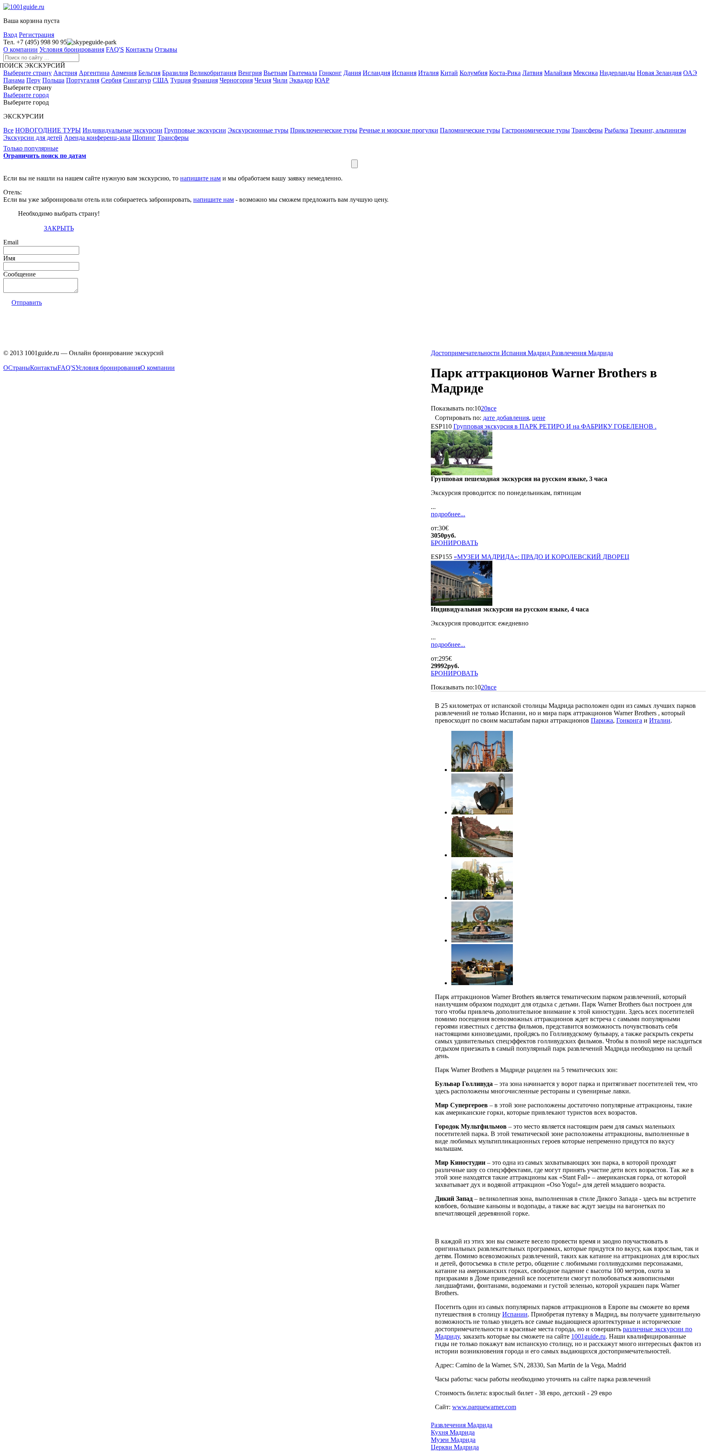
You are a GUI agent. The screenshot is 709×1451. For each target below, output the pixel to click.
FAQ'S (115, 49)
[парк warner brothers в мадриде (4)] (482, 854)
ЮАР (322, 80)
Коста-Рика (505, 72)
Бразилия (175, 72)
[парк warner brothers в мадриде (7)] (482, 982)
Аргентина (94, 72)
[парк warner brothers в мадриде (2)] (482, 769)
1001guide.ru (588, 1336)
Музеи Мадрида (453, 1439)
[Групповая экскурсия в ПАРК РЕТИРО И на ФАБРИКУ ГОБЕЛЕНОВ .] (461, 473)
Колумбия (473, 72)
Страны (19, 367)
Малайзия (558, 72)
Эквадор (301, 80)
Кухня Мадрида (453, 1432)
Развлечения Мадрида (461, 1424)
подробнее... (448, 514)
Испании (515, 1314)
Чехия (262, 80)
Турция (180, 80)
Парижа (602, 720)
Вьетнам (275, 72)
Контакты (139, 49)
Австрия (65, 72)
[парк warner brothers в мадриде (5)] (482, 897)
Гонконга (629, 720)
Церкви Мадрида (455, 1447)
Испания (404, 72)
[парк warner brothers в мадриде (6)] (482, 940)
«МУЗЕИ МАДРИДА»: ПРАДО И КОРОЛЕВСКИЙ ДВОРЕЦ (541, 556)
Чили (280, 80)
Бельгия (149, 72)
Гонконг (330, 72)
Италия (428, 72)
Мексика (585, 72)
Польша (53, 80)
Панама (14, 80)
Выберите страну (27, 72)
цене (538, 417)
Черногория (236, 80)
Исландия (376, 72)
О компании (20, 49)
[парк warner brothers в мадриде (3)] (482, 812)
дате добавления (506, 417)
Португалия (82, 80)
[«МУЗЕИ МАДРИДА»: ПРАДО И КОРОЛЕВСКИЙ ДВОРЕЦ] (461, 603)
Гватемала (303, 72)
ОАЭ (690, 72)
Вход (10, 34)
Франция (205, 80)
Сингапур (137, 80)
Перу (33, 80)
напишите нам (200, 178)
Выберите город (26, 94)
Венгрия (250, 72)
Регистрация (36, 34)
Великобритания (213, 72)
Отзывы (166, 49)
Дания (352, 72)
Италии (659, 720)
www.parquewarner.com (484, 1406)
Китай (449, 72)
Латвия (532, 72)
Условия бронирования (71, 49)
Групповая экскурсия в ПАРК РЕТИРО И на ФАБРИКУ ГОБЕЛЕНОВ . (554, 426)
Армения (124, 72)
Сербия (111, 80)
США (161, 80)
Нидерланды (617, 72)
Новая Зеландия (659, 72)
